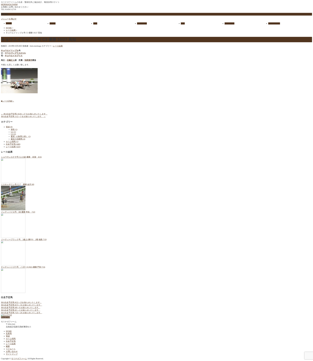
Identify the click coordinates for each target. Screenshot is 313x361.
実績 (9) (9, 127)
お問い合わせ (12, 351)
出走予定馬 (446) (13, 144)
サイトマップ (12, 354)
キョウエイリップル (10, 50)
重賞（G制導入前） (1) (21, 136)
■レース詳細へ (7, 101)
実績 (8, 336)
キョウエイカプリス (13, 56)
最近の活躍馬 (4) (18, 139)
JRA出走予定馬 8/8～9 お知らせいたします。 (20, 308)
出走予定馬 (11, 341)
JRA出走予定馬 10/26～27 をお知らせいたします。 (24, 114)
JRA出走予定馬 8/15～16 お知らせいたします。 (21, 305)
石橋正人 (11, 60)
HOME (9, 331)
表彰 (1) (14, 129)
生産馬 (9, 333)
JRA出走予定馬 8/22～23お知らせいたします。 (21, 302)
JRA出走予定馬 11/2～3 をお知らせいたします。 (23, 116)
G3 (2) (13, 134)
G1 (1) (13, 132)
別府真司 (28, 60)
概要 (8, 346)
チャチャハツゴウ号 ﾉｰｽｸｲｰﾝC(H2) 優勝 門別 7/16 (23, 267)
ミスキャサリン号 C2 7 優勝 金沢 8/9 (17, 184)
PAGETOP (5, 317)
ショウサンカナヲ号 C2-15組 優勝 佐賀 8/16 (21, 157)
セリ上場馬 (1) (12, 142)
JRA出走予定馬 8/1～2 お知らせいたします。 (20, 310)
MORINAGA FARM (9, 5)
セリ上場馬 (11, 339)
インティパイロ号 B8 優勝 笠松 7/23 (18, 212)
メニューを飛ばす (9, 19)
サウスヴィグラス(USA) (15, 53)
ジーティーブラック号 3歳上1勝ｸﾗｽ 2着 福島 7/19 (23, 239)
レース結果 (58, 46)
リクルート (11, 349)
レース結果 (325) (13, 147)
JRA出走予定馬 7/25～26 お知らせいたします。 (21, 313)
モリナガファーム (19, 359)
